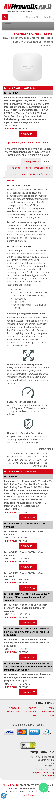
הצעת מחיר (10, 128)
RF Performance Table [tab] (38, 167)
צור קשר (33, 707)
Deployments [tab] (31, 161)
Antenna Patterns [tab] (40, 174)
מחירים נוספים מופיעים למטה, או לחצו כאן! (28, 142)
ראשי (51, 707)
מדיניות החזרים (47, 711)
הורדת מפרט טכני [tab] (16, 174)
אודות (34, 715)
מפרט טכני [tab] (15, 167)
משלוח (51, 715)
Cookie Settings (28, 795)
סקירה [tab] (47, 161)
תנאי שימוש (31, 711)
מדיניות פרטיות (12, 711)
